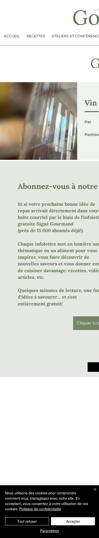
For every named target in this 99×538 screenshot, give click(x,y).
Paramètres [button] (49, 530)
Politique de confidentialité (40, 508)
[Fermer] (92, 492)
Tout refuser (27, 521)
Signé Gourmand (55, 224)
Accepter (73, 521)
